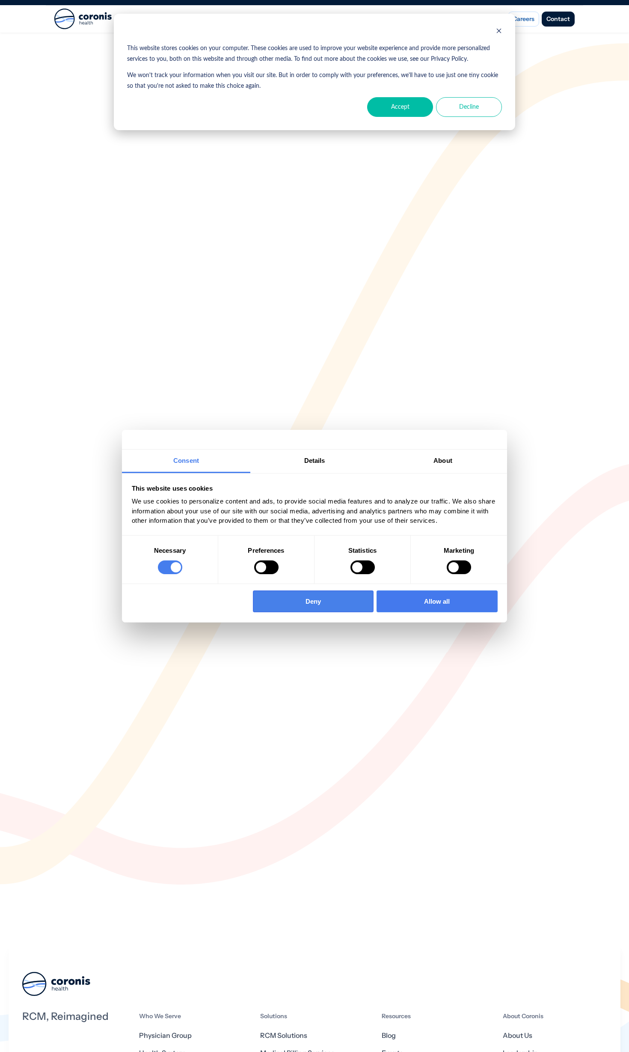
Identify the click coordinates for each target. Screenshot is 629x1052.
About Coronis (523, 1016)
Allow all (437, 601)
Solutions (273, 1016)
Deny (313, 601)
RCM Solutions (283, 1035)
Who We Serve (160, 1016)
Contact (558, 19)
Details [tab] (314, 460)
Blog (389, 1035)
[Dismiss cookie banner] (499, 32)
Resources (396, 1016)
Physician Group (165, 1035)
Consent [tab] (186, 460)
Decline (469, 107)
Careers (523, 19)
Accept (400, 107)
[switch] (266, 567)
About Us (517, 1035)
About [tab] (442, 460)
